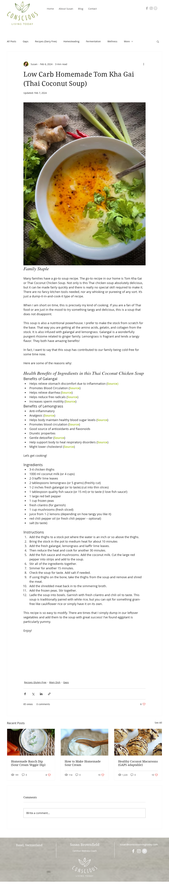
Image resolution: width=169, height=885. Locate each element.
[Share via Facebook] (25, 693)
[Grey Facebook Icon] (147, 8)
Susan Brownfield (84, 845)
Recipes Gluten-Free (35, 682)
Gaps (25, 41)
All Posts (11, 41)
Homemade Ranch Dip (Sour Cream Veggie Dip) (28, 763)
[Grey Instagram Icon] (151, 8)
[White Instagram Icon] (138, 851)
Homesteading (71, 41)
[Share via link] (49, 693)
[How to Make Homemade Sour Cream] (84, 742)
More (127, 41)
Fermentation (93, 41)
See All (158, 722)
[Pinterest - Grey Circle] (155, 8)
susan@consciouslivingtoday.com (139, 844)
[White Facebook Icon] (133, 851)
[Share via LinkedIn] (41, 693)
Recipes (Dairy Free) (46, 41)
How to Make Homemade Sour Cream (83, 763)
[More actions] (144, 64)
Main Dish (54, 682)
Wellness (112, 41)
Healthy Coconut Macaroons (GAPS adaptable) (138, 763)
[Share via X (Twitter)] (33, 693)
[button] (157, 41)
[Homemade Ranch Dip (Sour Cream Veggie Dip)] (31, 742)
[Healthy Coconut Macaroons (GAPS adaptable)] (138, 742)
